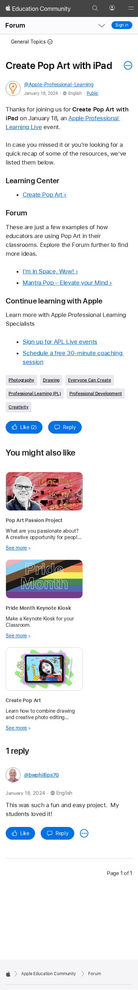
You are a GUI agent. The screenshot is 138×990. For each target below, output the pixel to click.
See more (16, 548)
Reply (69, 427)
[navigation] (101, 25)
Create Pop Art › (45, 194)
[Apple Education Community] (38, 8)
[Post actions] (126, 65)
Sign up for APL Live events (60, 341)
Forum (15, 25)
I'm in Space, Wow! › (50, 271)
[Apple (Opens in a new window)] (8, 974)
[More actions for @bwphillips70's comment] (84, 833)
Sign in (121, 25)
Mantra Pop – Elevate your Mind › (67, 282)
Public (92, 93)
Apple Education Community (48, 973)
